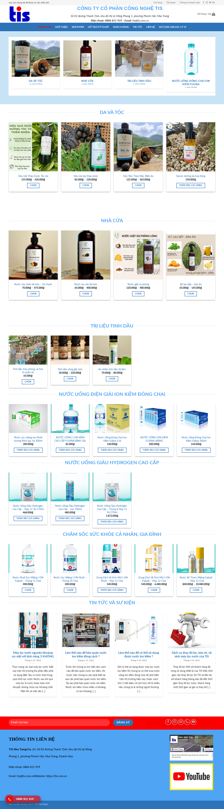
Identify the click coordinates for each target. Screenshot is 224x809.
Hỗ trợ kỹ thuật (98, 27)
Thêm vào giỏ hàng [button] (190, 185)
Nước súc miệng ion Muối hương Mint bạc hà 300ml (115, 439)
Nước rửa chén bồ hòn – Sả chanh (33, 284)
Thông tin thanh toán (189, 3)
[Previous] (10, 67)
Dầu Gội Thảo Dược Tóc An (33, 176)
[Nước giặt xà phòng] (138, 254)
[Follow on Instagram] (207, 2)
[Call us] (187, 722)
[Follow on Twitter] (210, 2)
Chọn (33, 185)
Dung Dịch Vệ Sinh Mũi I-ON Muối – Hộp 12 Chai (112, 579)
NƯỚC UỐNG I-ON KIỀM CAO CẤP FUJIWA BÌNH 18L (157, 439)
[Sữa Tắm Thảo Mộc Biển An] (138, 146)
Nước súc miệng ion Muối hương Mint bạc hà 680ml (73, 439)
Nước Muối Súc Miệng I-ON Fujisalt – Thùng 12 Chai (28, 579)
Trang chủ (44, 27)
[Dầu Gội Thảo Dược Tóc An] (33, 146)
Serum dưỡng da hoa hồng (190, 176)
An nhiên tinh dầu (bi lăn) (112, 369)
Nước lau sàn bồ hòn (85, 284)
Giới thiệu (61, 27)
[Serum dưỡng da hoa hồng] (190, 146)
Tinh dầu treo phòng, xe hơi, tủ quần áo (28, 371)
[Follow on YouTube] (193, 722)
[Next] (213, 67)
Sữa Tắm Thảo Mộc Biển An (138, 176)
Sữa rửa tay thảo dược (86, 176)
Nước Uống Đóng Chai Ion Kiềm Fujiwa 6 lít (198, 439)
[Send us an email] (213, 2)
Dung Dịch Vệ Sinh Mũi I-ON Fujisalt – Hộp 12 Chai (154, 579)
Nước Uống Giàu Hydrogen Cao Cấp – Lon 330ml (70, 508)
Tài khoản (171, 3)
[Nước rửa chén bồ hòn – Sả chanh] (33, 254)
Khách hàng (121, 27)
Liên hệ (150, 27)
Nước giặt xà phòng (138, 284)
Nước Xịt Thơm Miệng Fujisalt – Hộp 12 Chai (196, 579)
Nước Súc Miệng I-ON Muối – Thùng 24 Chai (70, 579)
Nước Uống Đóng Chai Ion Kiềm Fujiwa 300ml (30, 439)
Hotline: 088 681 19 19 (173, 27)
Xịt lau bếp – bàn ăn (191, 284)
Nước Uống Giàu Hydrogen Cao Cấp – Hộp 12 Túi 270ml (28, 508)
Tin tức (137, 27)
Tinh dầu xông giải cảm (70, 369)
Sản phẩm (78, 27)
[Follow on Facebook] (203, 2)
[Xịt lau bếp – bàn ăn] (190, 254)
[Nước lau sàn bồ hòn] (85, 254)
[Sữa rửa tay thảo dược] (85, 146)
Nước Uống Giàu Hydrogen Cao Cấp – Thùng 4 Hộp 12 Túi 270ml (112, 509)
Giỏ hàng (157, 3)
